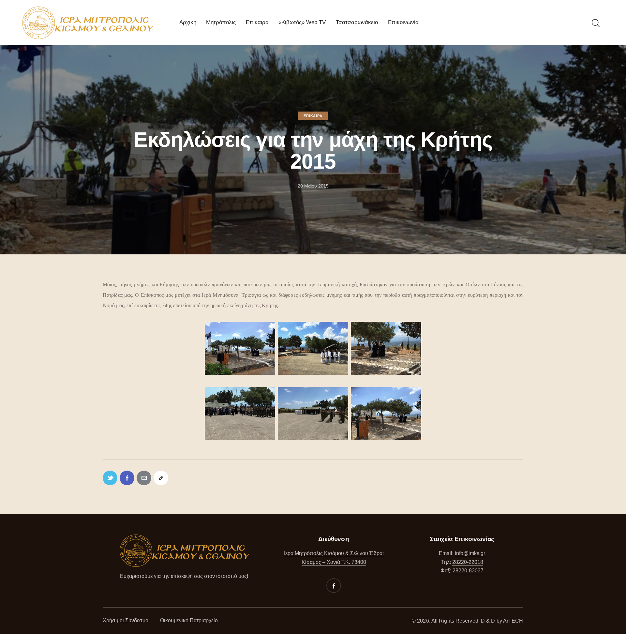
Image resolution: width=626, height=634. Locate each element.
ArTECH (513, 621)
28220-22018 (467, 562)
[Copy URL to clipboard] (161, 478)
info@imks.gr (470, 553)
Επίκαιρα (313, 116)
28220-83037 (468, 570)
